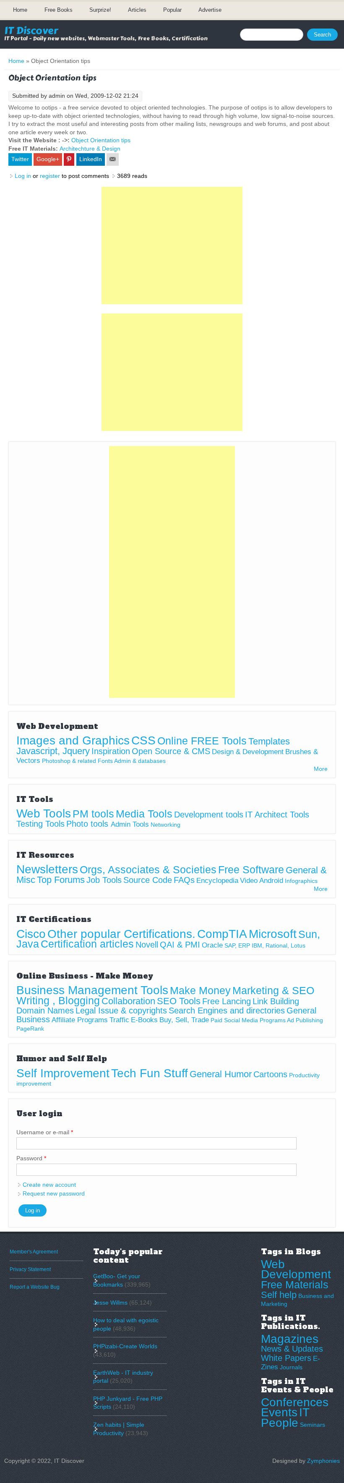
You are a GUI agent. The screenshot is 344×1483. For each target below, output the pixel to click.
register (50, 175)
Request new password (54, 1193)
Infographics (301, 880)
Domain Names (45, 1010)
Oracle (212, 945)
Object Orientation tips (100, 140)
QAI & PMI (180, 944)
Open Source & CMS (171, 751)
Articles (137, 10)
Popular (172, 10)
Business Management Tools (92, 990)
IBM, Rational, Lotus (278, 945)
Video (249, 881)
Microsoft (273, 933)
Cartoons (270, 1074)
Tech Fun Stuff (149, 1073)
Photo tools (88, 823)
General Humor (221, 1074)
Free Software (251, 869)
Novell (147, 944)
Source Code (147, 880)
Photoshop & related (69, 760)
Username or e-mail (44, 1132)
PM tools (93, 814)
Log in (23, 175)
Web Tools (43, 813)
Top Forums (61, 880)
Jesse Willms (110, 1302)
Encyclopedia (217, 881)
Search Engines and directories (227, 1010)
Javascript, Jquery (53, 751)
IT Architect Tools (277, 814)
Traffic (119, 1020)
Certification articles (87, 944)
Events (279, 1412)
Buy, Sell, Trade (184, 1020)
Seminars (312, 1424)
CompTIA (222, 933)
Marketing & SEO (273, 990)
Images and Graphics (73, 740)
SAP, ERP (237, 945)
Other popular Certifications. (121, 933)
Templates (269, 741)
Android (271, 881)
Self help (279, 1295)
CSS (143, 740)
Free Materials (294, 1284)
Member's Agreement (34, 1252)
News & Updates (292, 1348)
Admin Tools (130, 824)
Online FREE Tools (202, 741)
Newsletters (47, 869)
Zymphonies (323, 1460)
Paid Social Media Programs (248, 1020)
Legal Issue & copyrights (121, 1010)
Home (20, 10)
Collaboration (128, 1001)
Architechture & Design (90, 148)
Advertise (210, 10)
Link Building (276, 1001)
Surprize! (100, 10)
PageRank (30, 1028)
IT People (285, 1417)
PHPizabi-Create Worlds (125, 1346)
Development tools (208, 814)
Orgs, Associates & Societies (148, 869)
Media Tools (144, 814)
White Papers (286, 1358)
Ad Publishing (305, 1020)
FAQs (184, 880)
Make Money (200, 990)
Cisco (31, 933)
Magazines (289, 1338)
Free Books (58, 10)
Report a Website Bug (35, 1287)
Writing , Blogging (58, 1000)
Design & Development (248, 752)
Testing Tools (40, 823)
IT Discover (31, 30)
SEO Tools (179, 1001)
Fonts (105, 760)
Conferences (294, 1402)
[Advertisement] (172, 245)
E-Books (144, 1020)
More (321, 768)
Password (31, 1158)
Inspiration (110, 751)
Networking (165, 824)
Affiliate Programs (80, 1020)
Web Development (296, 1269)
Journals (291, 1367)
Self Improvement (62, 1073)
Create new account (49, 1184)
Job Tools (104, 880)
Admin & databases (140, 760)
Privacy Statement (30, 1269)
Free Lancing (226, 1001)
